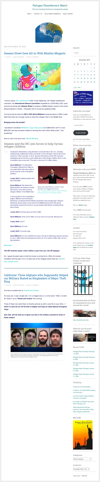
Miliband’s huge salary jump (32, 127)
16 (94, 75)
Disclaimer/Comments (52, 14)
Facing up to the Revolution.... (82, 387)
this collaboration (22, 100)
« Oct (75, 87)
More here (8, 245)
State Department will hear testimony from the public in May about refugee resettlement (83, 409)
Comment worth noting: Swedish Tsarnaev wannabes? (83, 397)
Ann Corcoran (18, 57)
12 (81, 75)
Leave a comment (32, 57)
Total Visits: (77, 476)
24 (74, 82)
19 (81, 78)
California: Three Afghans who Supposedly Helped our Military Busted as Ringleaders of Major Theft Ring (36, 278)
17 (74, 78)
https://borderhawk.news (81, 320)
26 (81, 82)
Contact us (38, 14)
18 (78, 78)
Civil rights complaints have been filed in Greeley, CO (83, 402)
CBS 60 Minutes (32, 138)
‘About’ (80, 205)
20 (84, 78)
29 (91, 82)
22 (91, 78)
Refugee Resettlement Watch (50, 5)
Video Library (68, 14)
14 (88, 75)
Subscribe (81, 133)
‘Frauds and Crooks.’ (31, 290)
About (29, 14)
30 (94, 82)
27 (84, 82)
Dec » (80, 87)
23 (94, 78)
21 (88, 78)
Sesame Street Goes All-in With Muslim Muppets (34, 53)
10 (74, 75)
